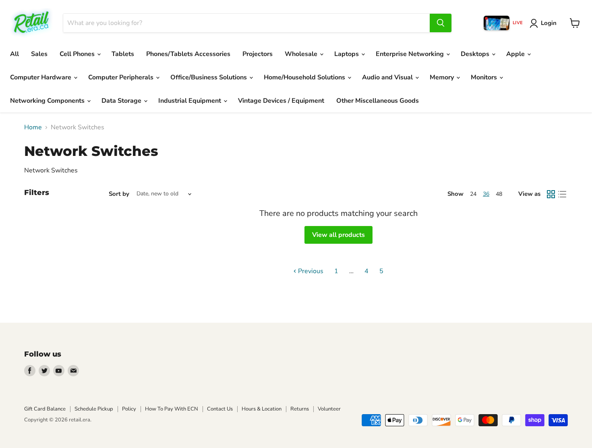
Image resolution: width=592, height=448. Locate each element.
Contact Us (220, 409)
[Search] (440, 23)
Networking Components (48, 100)
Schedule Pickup (94, 409)
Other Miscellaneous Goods (377, 100)
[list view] (562, 194)
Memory (442, 77)
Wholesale (302, 54)
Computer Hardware (41, 77)
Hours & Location (262, 409)
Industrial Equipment (190, 100)
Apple (516, 54)
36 (486, 194)
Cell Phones (78, 54)
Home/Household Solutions (305, 77)
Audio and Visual (388, 77)
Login (549, 23)
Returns (299, 409)
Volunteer (329, 409)
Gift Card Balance (45, 409)
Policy (129, 409)
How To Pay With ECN (171, 409)
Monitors (485, 77)
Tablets (123, 54)
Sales (39, 54)
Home (33, 127)
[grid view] (551, 194)
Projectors (257, 54)
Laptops (347, 54)
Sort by (119, 194)
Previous (309, 271)
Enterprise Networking (410, 54)
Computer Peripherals (121, 77)
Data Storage (122, 100)
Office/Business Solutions (209, 77)
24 (473, 194)
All (14, 54)
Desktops (476, 54)
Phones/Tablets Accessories (188, 54)
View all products (338, 234)
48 (499, 194)
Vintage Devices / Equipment (281, 100)
